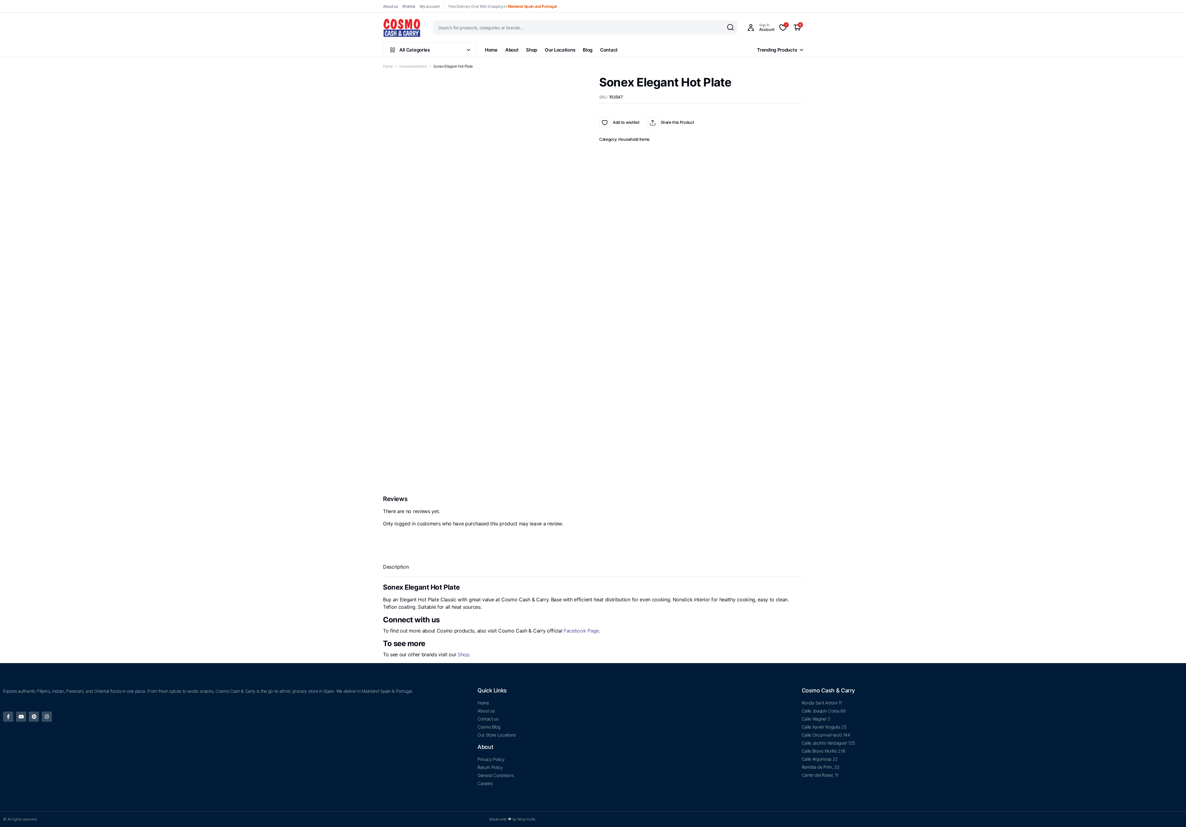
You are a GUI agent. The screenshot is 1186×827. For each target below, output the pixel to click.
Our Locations (560, 50)
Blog (587, 50)
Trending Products (777, 50)
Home (491, 50)
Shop (531, 50)
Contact (609, 50)
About (512, 50)
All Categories (414, 50)
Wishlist (408, 6)
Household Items (413, 66)
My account (429, 6)
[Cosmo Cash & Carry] (402, 27)
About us (390, 6)
